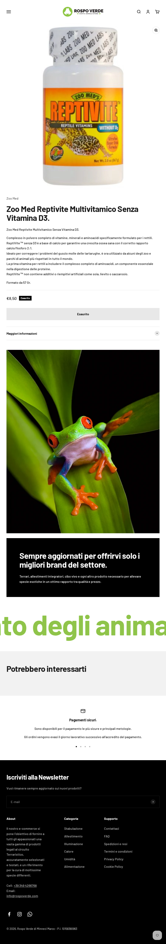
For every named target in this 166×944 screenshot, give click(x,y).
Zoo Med (12, 198)
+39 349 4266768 (25, 885)
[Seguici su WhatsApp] (30, 914)
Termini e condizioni (118, 851)
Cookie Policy (113, 866)
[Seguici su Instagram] (19, 914)
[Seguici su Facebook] (9, 914)
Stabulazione (73, 828)
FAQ (107, 836)
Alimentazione (74, 866)
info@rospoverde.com (22, 896)
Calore (68, 851)
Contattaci (111, 828)
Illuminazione (73, 844)
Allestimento (73, 836)
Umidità (69, 859)
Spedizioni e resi (115, 844)
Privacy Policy (113, 859)
